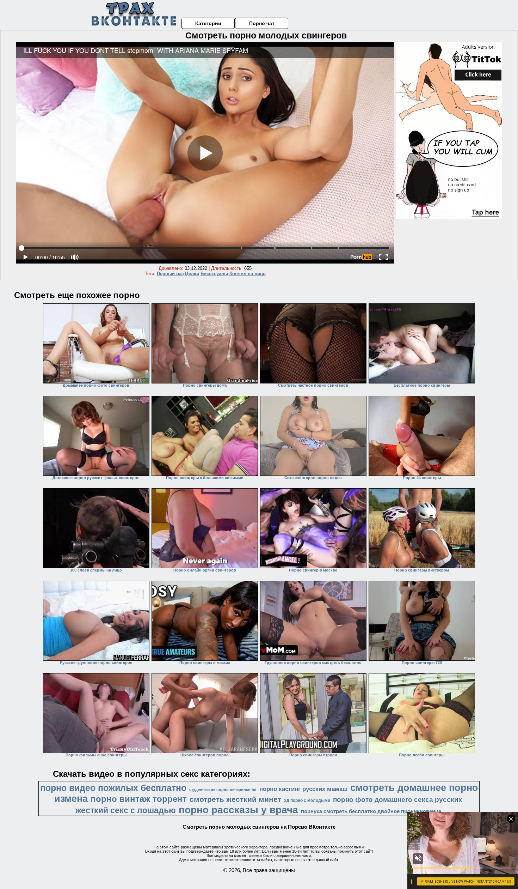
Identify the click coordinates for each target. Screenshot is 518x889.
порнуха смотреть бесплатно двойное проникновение (371, 811)
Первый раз (170, 273)
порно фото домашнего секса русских (397, 799)
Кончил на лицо (247, 273)
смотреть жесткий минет (235, 799)
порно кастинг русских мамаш (303, 788)
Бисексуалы (214, 273)
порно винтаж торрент (139, 799)
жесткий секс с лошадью (125, 810)
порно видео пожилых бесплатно (113, 788)
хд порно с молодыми (307, 800)
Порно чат (262, 23)
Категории (208, 23)
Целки (192, 273)
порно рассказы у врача (238, 809)
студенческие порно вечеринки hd (223, 789)
